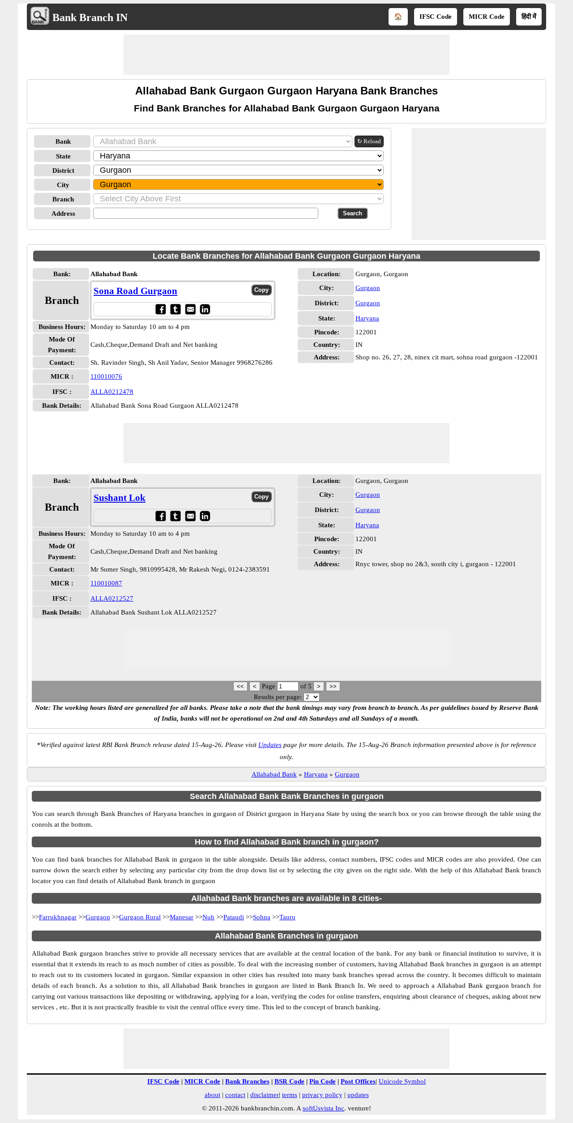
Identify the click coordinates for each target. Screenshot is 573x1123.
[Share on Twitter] (175, 309)
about (212, 1094)
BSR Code (289, 1081)
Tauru (287, 917)
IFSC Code (435, 16)
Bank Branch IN (90, 17)
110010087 (106, 583)
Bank (63, 141)
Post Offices (358, 1081)
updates (358, 1094)
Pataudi (233, 917)
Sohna (261, 917)
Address (63, 213)
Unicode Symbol (402, 1081)
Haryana (367, 318)
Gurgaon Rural (140, 917)
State (63, 156)
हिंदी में (529, 16)
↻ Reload (369, 141)
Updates (270, 744)
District (63, 170)
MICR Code (487, 16)
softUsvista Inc (323, 1108)
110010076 (106, 376)
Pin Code (322, 1081)
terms (289, 1094)
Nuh (208, 917)
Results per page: (278, 696)
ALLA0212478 (111, 391)
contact (235, 1094)
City (63, 184)
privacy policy (322, 1094)
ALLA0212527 (111, 598)
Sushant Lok (119, 497)
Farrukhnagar (58, 917)
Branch (63, 199)
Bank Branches (247, 1081)
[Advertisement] (286, 54)
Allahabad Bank (274, 774)
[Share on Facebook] (160, 309)
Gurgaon (367, 287)
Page (269, 686)
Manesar (181, 917)
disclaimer (264, 1094)
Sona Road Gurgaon (135, 291)
